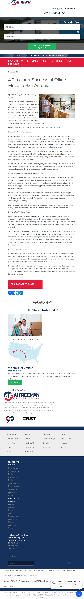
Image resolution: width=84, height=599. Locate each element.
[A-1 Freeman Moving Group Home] (21, 2)
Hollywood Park (66, 439)
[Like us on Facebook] (9, 556)
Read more (15, 383)
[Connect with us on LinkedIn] (15, 556)
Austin (9, 451)
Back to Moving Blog (17, 390)
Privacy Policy (13, 546)
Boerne (27, 434)
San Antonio (64, 443)
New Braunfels (29, 443)
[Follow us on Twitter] (12, 556)
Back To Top (8, 586)
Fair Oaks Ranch (12, 439)
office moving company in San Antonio (49, 144)
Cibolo (63, 434)
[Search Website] (69, 563)
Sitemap (11, 548)
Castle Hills (46, 434)
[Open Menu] (9, 3)
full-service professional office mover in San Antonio (28, 234)
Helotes (27, 439)
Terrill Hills (64, 447)
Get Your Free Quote (42, 46)
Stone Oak (46, 447)
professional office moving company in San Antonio (42, 216)
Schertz (9, 447)
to (78, 32)
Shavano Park (29, 447)
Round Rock (29, 451)
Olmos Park (46, 443)
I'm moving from (71, 22)
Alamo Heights (12, 434)
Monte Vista (11, 443)
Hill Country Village (49, 439)
